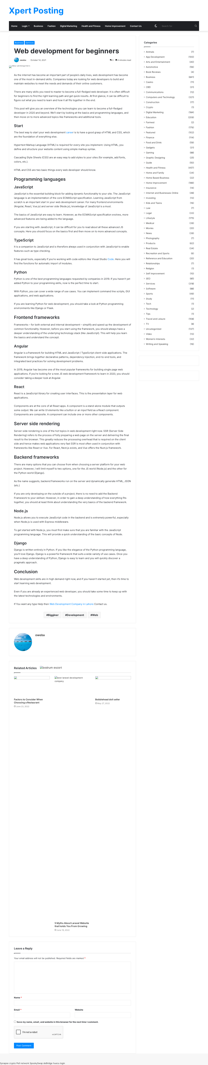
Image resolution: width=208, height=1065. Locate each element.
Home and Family (155, 172)
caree (69, 132)
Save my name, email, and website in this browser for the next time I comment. (57, 1022)
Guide (149, 162)
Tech (148, 303)
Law (148, 208)
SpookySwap (36, 1063)
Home (14, 26)
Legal (149, 213)
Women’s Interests (155, 339)
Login (24, 26)
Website (79, 1009)
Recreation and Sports (157, 253)
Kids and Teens (154, 203)
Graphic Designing (155, 157)
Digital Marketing (68, 26)
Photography (152, 238)
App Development (155, 57)
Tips (148, 314)
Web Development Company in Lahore (72, 604)
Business (38, 26)
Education (151, 117)
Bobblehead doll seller (107, 699)
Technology (152, 308)
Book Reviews (153, 72)
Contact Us (136, 26)
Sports (149, 293)
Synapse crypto (8, 1063)
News (149, 233)
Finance (150, 137)
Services (30, 42)
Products (150, 243)
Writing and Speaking (157, 344)
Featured (150, 132)
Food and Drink (154, 142)
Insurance (151, 188)
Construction (152, 102)
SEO (148, 278)
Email (17, 1009)
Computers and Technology (160, 97)
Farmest (150, 122)
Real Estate (152, 248)
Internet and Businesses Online (162, 193)
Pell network (22, 1063)
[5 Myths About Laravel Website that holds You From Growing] (72, 798)
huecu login (59, 1063)
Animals (150, 52)
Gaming (150, 152)
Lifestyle (150, 218)
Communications (154, 92)
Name (18, 997)
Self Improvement (155, 273)
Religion (150, 268)
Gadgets (150, 147)
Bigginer (53, 615)
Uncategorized (153, 329)
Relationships (153, 263)
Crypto (149, 107)
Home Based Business (157, 177)
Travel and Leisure (155, 319)
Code (111, 259)
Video (149, 334)
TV (147, 324)
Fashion (52, 26)
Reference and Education (159, 258)
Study (149, 298)
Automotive (152, 67)
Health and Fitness (91, 26)
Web (95, 615)
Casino (149, 82)
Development (75, 615)
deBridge (47, 1063)
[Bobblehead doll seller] (113, 686)
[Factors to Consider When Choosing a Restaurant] (32, 686)
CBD (148, 87)
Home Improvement (115, 26)
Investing (151, 198)
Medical (150, 223)
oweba (23, 60)
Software (151, 288)
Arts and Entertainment (158, 62)
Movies (149, 228)
